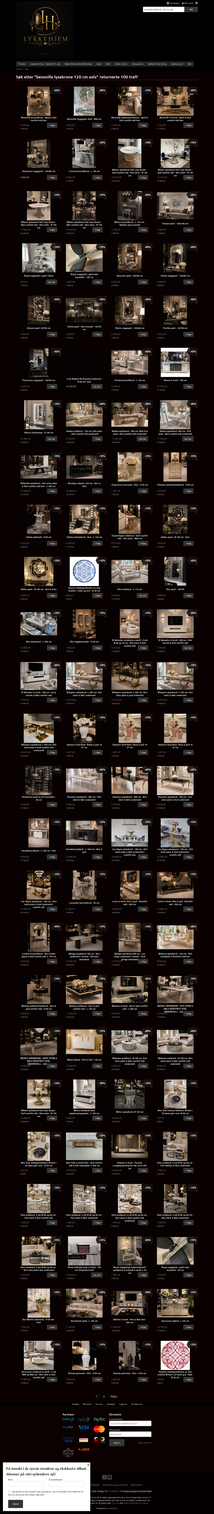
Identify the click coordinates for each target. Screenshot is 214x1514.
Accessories (137, 63)
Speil (99, 63)
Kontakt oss (136, 1404)
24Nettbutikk (112, 1508)
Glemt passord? (144, 1442)
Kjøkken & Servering (157, 63)
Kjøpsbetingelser (91, 1484)
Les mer (116, 1503)
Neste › (114, 1396)
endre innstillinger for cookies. (136, 1503)
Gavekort (111, 1404)
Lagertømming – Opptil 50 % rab (45, 63)
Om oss (99, 1404)
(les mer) (40, 1494)
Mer (190, 63)
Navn (10, 1479)
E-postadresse (116, 1419)
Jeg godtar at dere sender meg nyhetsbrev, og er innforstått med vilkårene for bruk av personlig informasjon (45, 1493)
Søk (191, 9)
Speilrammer (177, 63)
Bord (108, 63)
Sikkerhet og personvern (115, 1484)
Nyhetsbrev (136, 1484)
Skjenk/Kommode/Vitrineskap (78, 63)
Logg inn (123, 1404)
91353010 (113, 1491)
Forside (21, 63)
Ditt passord (114, 1429)
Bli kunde (87, 1404)
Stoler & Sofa (121, 63)
